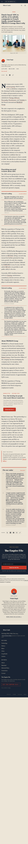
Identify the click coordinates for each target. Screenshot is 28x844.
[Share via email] (16, 532)
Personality (4, 100)
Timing (11, 98)
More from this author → (14, 616)
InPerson (16, 98)
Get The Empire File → (11, 684)
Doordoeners (12, 100)
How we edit (4, 71)
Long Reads (4, 653)
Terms (14, 694)
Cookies (20, 694)
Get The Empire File (10, 1)
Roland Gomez (5, 357)
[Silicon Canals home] (6, 5)
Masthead (3, 665)
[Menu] (25, 5)
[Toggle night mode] (2, 2)
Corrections (4, 670)
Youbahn (22, 100)
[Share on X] (6, 75)
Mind (2, 648)
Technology (4, 643)
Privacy (9, 694)
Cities (2, 651)
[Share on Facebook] (13, 532)
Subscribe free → (9, 409)
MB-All (7, 267)
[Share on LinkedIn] (10, 75)
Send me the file (14, 567)
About (3, 662)
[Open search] (21, 5)
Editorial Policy (5, 668)
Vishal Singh (10, 60)
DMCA (25, 694)
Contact (3, 673)
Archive (3, 656)
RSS (9, 687)
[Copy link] (13, 75)
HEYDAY (10, 255)
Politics (3, 646)
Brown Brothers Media (6, 635)
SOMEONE (6, 265)
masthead (8, 582)
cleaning (9, 275)
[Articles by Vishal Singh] (3, 61)
